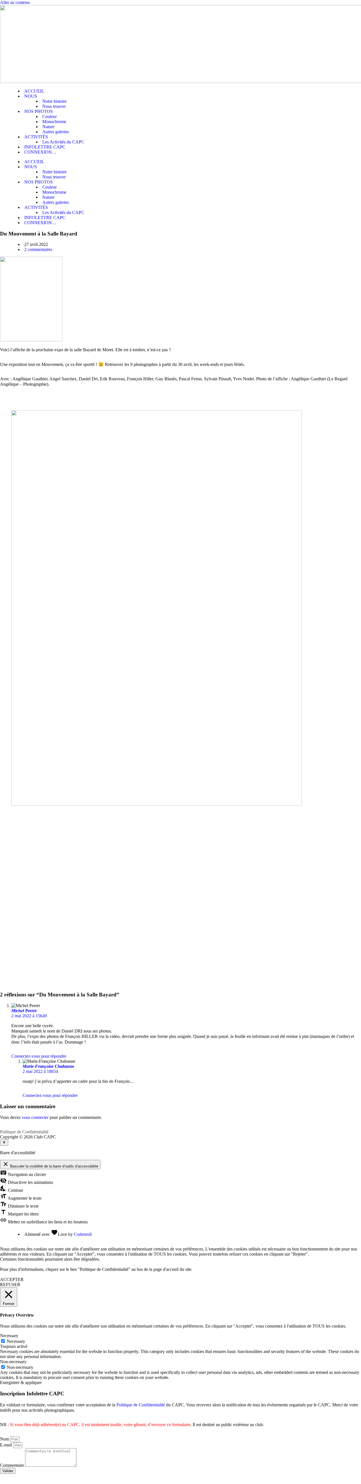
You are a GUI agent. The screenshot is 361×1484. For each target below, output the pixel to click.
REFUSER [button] (10, 1284)
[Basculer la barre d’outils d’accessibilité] (4, 1143)
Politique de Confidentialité (24, 1131)
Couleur (49, 116)
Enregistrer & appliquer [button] (21, 1382)
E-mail (6, 1444)
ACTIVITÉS (36, 136)
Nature (48, 126)
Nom (5, 1439)
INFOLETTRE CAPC (44, 147)
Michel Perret (23, 1010)
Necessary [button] (9, 1335)
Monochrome (54, 121)
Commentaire (12, 1465)
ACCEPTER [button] (12, 1279)
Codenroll (83, 1234)
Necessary (16, 1341)
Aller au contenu (15, 2)
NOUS (30, 96)
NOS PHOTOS (38, 111)
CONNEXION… (40, 152)
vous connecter (35, 1117)
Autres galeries (55, 131)
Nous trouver (54, 106)
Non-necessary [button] (13, 1361)
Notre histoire (54, 101)
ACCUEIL (34, 91)
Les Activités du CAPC (63, 141)
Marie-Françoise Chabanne (48, 1066)
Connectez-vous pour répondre (38, 1056)
